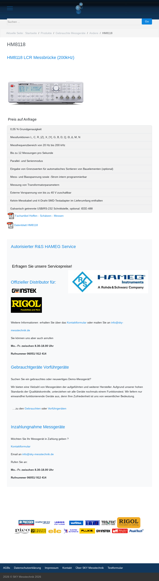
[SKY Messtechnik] (79, 8)
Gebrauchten (33, 408)
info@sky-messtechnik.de (38, 454)
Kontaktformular (76, 322)
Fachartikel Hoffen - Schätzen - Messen (39, 215)
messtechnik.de (20, 330)
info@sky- (117, 322)
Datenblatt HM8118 (25, 225)
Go (147, 21)
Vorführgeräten (57, 408)
